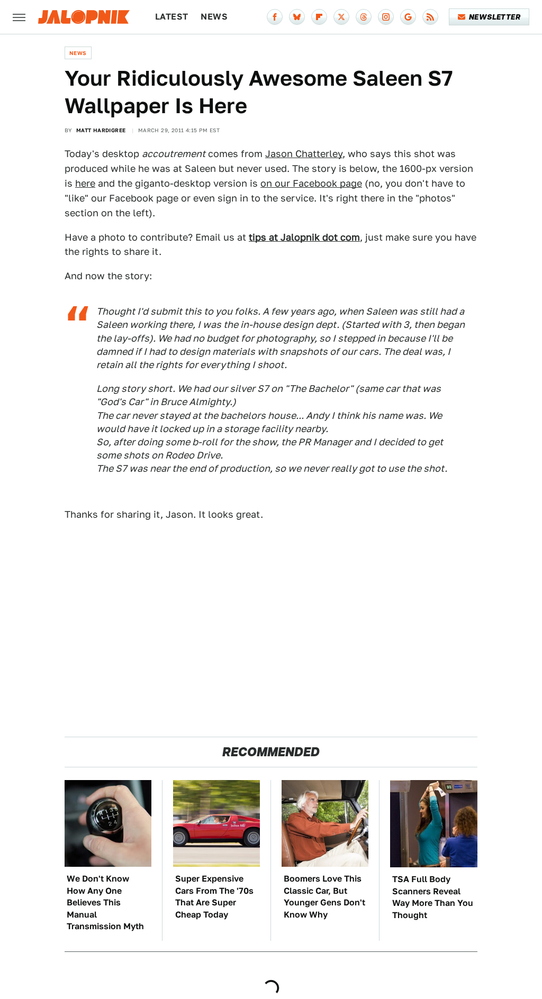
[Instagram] (386, 17)
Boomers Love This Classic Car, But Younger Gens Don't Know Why (324, 896)
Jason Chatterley (303, 153)
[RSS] (430, 17)
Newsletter (494, 17)
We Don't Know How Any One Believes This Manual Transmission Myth (105, 902)
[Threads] (364, 17)
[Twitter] (341, 17)
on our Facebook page (311, 183)
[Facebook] (275, 17)
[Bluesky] (297, 17)
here (85, 183)
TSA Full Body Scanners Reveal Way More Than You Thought (432, 897)
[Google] (408, 17)
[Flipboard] (319, 17)
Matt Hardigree (101, 130)
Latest (171, 17)
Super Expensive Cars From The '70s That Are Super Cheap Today (214, 896)
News (214, 17)
